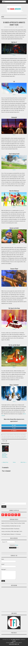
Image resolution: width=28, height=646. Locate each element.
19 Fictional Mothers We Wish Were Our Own (11, 526)
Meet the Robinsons (7, 436)
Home (14, 462)
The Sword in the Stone (14, 437)
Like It (14, 428)
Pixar (15, 436)
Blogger (16, 545)
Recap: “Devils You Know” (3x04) (13, 523)
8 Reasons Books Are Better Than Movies (10, 528)
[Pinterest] (12, 514)
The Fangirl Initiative (15, 639)
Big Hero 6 (4, 434)
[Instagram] (9, 514)
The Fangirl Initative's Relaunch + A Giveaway (11, 534)
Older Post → (23, 462)
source (14, 55)
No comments (21, 27)
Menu (2, 17)
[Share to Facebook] (6, 440)
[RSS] (19, 514)
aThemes (12, 642)
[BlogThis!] (4, 440)
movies (13, 436)
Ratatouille (19, 436)
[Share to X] (5, 440)
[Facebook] (6, 514)
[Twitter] (2, 514)
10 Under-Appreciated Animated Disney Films (14, 23)
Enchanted (11, 434)
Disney (8, 434)
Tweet (14, 425)
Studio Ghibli (23, 436)
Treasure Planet (21, 437)
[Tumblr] (15, 514)
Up (24, 437)
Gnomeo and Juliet (17, 434)
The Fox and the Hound (5, 437)
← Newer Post (5, 462)
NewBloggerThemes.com (14, 644)
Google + (15, 430)
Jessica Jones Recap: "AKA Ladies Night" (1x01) (11, 531)
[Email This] (2, 440)
